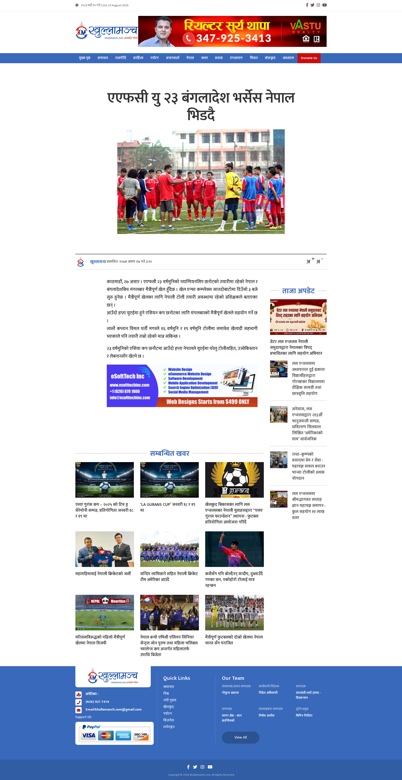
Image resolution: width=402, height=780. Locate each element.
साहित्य (138, 58)
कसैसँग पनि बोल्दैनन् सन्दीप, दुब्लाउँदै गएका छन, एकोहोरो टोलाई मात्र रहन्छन (234, 579)
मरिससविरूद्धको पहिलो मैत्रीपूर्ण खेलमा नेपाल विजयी (100, 640)
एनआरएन (236, 58)
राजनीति (120, 58)
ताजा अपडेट (298, 291)
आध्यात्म (288, 58)
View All (240, 737)
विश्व (166, 694)
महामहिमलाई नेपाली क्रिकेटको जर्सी (103, 573)
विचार (254, 58)
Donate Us (309, 58)
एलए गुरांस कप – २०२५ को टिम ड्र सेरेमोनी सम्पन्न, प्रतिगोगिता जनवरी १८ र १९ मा (104, 510)
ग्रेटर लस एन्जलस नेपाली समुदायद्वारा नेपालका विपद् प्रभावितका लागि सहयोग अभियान (296, 347)
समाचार (103, 58)
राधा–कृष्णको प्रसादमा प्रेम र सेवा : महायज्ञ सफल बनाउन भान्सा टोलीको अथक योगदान (308, 466)
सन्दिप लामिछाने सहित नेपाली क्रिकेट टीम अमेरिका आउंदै (169, 576)
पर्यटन (155, 58)
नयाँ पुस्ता (169, 700)
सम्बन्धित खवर (169, 453)
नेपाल (190, 58)
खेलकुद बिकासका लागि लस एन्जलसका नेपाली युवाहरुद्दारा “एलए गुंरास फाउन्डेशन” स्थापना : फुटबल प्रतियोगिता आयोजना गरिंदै (234, 513)
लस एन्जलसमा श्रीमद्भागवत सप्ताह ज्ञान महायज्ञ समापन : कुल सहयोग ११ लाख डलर (308, 505)
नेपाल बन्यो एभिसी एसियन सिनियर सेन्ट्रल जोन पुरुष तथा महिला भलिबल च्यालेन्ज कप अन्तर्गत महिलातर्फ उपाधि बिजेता (169, 646)
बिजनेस (168, 720)
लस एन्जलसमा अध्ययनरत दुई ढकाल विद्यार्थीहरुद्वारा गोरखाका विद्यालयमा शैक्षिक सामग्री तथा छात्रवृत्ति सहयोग (308, 378)
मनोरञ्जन (169, 727)
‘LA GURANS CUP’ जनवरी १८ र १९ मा (167, 507)
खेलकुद (270, 58)
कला (204, 58)
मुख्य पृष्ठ (84, 58)
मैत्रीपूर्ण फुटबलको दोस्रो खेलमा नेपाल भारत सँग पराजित (234, 640)
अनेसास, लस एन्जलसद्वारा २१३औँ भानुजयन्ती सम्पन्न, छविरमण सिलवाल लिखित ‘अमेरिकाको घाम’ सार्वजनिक (307, 424)
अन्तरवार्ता (172, 58)
